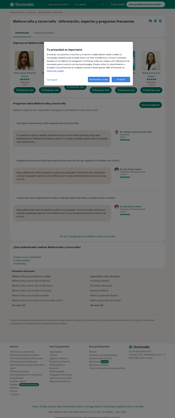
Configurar (52, 80)
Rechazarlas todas (98, 79)
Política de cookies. (55, 71)
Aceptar (121, 79)
